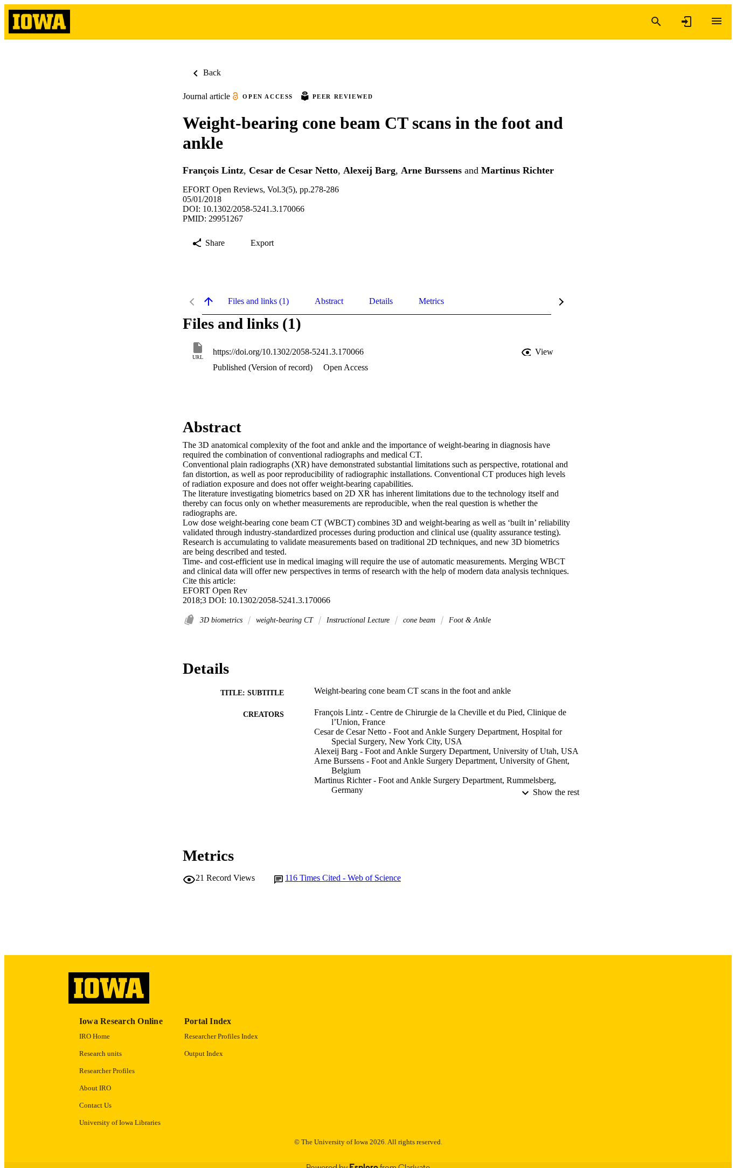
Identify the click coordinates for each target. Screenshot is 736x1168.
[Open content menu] (716, 21)
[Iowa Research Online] (39, 22)
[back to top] (208, 301)
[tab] (258, 301)
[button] (538, 352)
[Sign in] (686, 21)
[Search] (656, 21)
